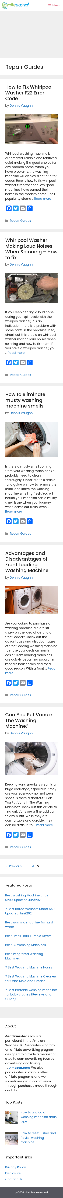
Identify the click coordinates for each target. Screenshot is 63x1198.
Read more (42, 199)
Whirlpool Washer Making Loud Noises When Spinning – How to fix (31, 249)
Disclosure (13, 1173)
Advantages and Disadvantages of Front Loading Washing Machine (26, 562)
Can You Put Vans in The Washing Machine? (29, 720)
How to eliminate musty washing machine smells (25, 400)
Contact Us (13, 1179)
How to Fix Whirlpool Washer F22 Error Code (28, 93)
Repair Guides (20, 221)
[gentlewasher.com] (15, 5)
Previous (13, 866)
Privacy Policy (15, 1167)
